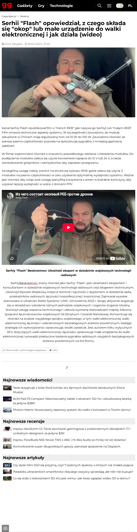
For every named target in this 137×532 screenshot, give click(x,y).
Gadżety (24, 6)
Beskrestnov (28, 283)
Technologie (61, 6)
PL (130, 6)
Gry (41, 6)
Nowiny (24, 16)
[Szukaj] (99, 5)
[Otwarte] (5, 528)
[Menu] (109, 6)
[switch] (119, 5)
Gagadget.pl (9, 16)
